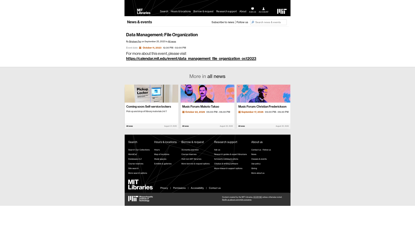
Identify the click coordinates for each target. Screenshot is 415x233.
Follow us (242, 22)
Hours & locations (181, 11)
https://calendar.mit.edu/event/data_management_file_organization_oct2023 (191, 58)
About (242, 11)
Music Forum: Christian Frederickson (262, 106)
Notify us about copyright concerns (236, 200)
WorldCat (132, 154)
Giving (254, 168)
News (253, 154)
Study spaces (160, 159)
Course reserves (135, 163)
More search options (137, 173)
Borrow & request (203, 11)
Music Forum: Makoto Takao (200, 106)
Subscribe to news (223, 22)
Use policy (256, 163)
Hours (157, 150)
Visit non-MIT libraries (191, 159)
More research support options (228, 168)
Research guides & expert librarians (230, 154)
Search (164, 11)
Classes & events (259, 159)
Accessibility (197, 188)
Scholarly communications (226, 159)
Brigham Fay (135, 41)
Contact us (256, 150)
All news (172, 41)
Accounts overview (190, 150)
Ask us (217, 150)
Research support (226, 11)
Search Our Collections (139, 150)
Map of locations (161, 154)
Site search (133, 168)
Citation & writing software (226, 163)
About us (257, 142)
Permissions (179, 188)
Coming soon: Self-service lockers (148, 106)
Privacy (164, 188)
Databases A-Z (135, 159)
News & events (139, 22)
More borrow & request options (195, 163)
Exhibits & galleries (163, 163)
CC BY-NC (257, 197)
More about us (257, 173)
